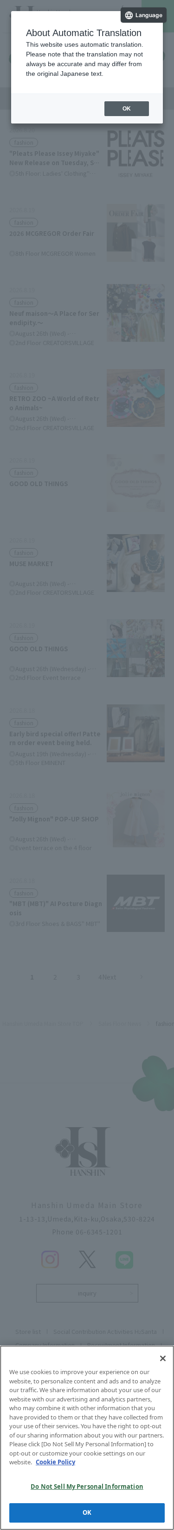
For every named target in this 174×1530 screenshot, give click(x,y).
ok (126, 108)
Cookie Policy (55, 1462)
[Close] (163, 1358)
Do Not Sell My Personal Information (87, 1486)
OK (87, 1512)
